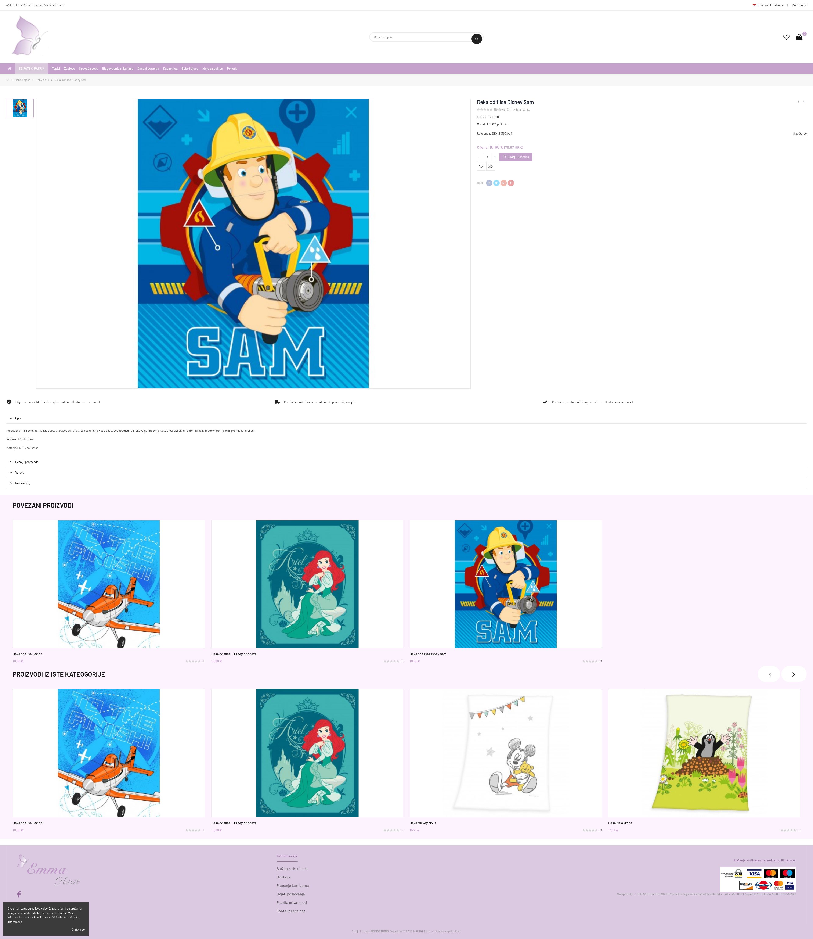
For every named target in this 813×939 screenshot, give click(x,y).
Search (476, 39)
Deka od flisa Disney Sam (428, 654)
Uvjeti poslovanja (291, 894)
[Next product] (804, 102)
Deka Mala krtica (620, 823)
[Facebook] (19, 894)
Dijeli (489, 183)
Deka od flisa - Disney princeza (233, 654)
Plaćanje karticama (293, 885)
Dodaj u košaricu (518, 157)
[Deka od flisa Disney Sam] (505, 584)
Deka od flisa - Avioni (28, 654)
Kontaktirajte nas (291, 911)
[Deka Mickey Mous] (505, 753)
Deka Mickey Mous (423, 823)
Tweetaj (496, 183)
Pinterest (511, 183)
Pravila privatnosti (292, 902)
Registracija (799, 5)
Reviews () (501, 109)
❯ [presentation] (794, 674)
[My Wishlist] (786, 37)
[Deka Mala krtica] (704, 753)
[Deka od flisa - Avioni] (109, 584)
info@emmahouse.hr (52, 5)
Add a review (521, 109)
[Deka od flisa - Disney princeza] (307, 584)
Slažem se (78, 929)
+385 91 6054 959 (16, 5)
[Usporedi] (490, 166)
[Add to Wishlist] (481, 166)
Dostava (283, 877)
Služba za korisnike (293, 868)
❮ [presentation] (769, 674)
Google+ (504, 183)
